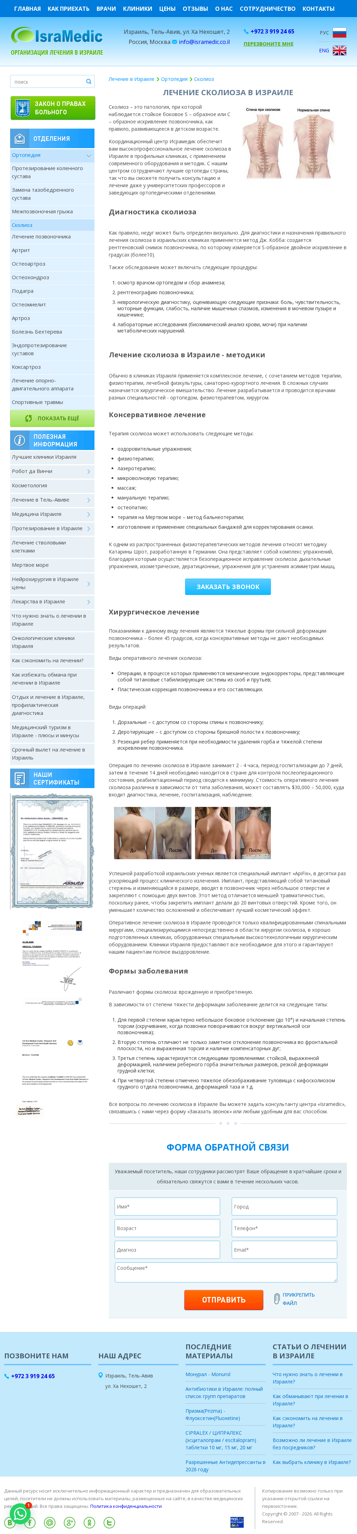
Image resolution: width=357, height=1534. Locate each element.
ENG (324, 50)
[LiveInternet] (178, 1531)
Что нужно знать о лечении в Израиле (49, 619)
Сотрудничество (268, 9)
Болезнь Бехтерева (37, 331)
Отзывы (195, 9)
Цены (167, 9)
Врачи (106, 9)
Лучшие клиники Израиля (44, 456)
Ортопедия (26, 154)
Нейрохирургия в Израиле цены (45, 582)
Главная (27, 9)
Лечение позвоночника (41, 236)
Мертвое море (30, 564)
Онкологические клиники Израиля (43, 641)
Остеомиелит (29, 304)
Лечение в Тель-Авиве (40, 499)
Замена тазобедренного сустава (43, 193)
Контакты (319, 9)
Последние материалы (209, 1351)
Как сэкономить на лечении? (48, 660)
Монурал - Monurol (207, 1374)
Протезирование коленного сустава (47, 172)
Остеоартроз (28, 263)
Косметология (29, 485)
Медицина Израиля (36, 513)
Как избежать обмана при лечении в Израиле (44, 678)
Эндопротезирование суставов (39, 349)
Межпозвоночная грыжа (42, 211)
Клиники (137, 9)
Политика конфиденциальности (126, 1506)
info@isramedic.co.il (204, 42)
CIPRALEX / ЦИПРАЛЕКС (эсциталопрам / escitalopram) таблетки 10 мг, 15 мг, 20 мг (220, 1440)
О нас (224, 9)
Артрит (21, 249)
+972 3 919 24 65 (272, 31)
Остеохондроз (30, 277)
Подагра (22, 290)
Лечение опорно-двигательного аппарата (43, 384)
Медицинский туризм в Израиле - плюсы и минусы (45, 731)
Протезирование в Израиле (47, 528)
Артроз (21, 317)
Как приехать (69, 9)
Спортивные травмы (37, 401)
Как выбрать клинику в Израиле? (312, 1462)
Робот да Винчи (32, 470)
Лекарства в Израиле (38, 601)
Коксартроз (26, 366)
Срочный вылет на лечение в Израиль (48, 753)
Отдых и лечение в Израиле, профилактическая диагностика (48, 704)
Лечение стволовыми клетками (39, 546)
